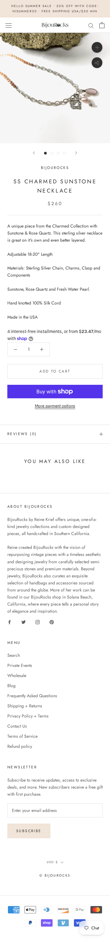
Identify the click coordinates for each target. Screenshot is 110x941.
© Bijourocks (54, 875)
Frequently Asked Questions (32, 696)
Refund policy (19, 746)
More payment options (55, 406)
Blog (11, 686)
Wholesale (16, 675)
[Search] (91, 25)
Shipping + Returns (24, 706)
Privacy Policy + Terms (28, 716)
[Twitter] (23, 621)
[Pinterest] (52, 621)
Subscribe (29, 831)
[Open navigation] (9, 25)
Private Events (19, 665)
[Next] (76, 152)
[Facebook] (9, 621)
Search (13, 655)
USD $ (52, 862)
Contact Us (17, 726)
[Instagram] (37, 621)
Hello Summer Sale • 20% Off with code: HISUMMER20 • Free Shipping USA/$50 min (55, 8)
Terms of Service (22, 736)
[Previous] (34, 152)
